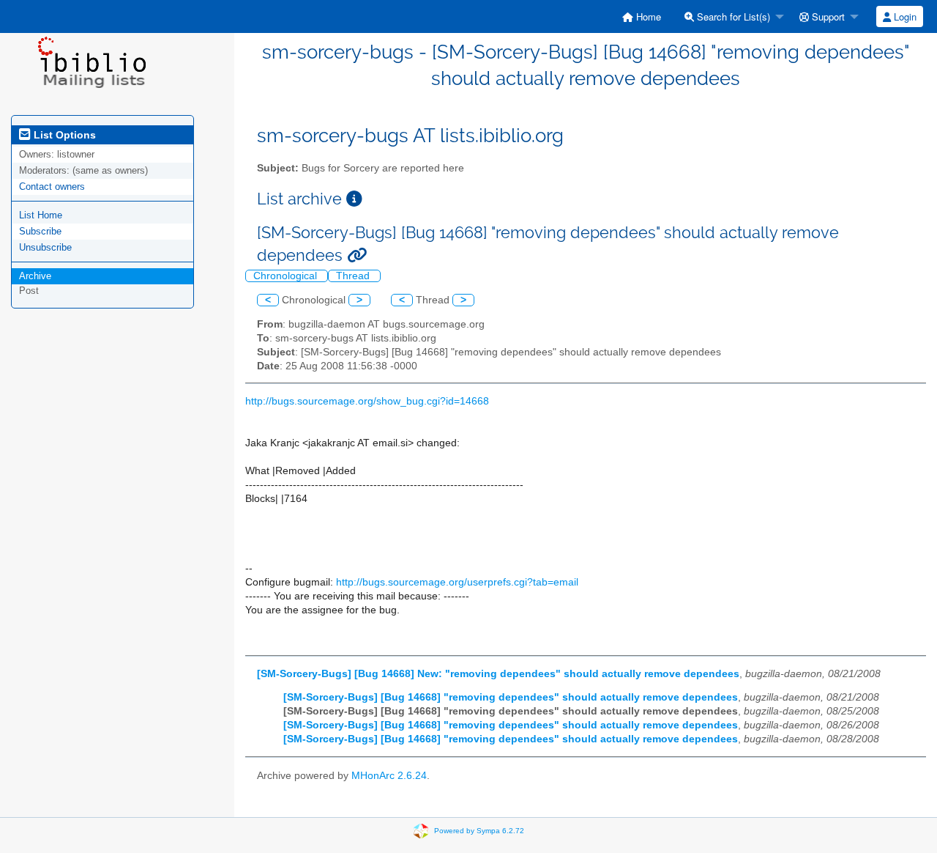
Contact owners (52, 186)
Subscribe (40, 231)
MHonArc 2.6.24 (389, 775)
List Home (40, 215)
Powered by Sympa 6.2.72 (479, 831)
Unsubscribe (45, 247)
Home (647, 16)
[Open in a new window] (354, 199)
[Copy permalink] (357, 255)
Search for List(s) (732, 16)
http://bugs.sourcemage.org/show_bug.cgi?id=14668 (367, 401)
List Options (63, 135)
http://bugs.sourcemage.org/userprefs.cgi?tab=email (457, 582)
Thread (354, 275)
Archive (35, 275)
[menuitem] (642, 16)
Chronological (286, 275)
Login (904, 16)
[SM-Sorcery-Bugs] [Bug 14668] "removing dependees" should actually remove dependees (510, 697)
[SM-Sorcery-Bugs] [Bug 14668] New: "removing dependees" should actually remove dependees (498, 673)
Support (827, 16)
